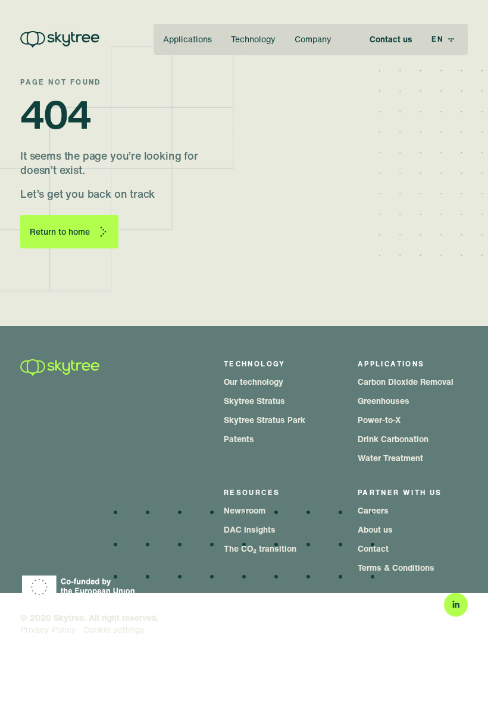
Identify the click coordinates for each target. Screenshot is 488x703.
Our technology (253, 381)
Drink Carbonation (393, 439)
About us (375, 529)
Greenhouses (383, 400)
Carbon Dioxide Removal (405, 381)
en (437, 39)
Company (313, 39)
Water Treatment (390, 458)
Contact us (391, 39)
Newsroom (244, 510)
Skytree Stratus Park (264, 419)
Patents (239, 439)
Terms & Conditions (396, 567)
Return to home (60, 231)
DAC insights (250, 529)
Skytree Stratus (254, 400)
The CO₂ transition (260, 548)
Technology (253, 39)
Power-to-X (379, 419)
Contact (373, 548)
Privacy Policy (48, 630)
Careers (373, 510)
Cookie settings (113, 630)
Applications (187, 39)
